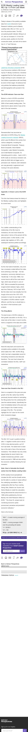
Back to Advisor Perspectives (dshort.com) (10, 565)
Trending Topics (7, 575)
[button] (2, 16)
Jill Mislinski (5, 10)
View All (16, 575)
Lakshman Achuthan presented (11, 68)
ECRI (9, 24)
